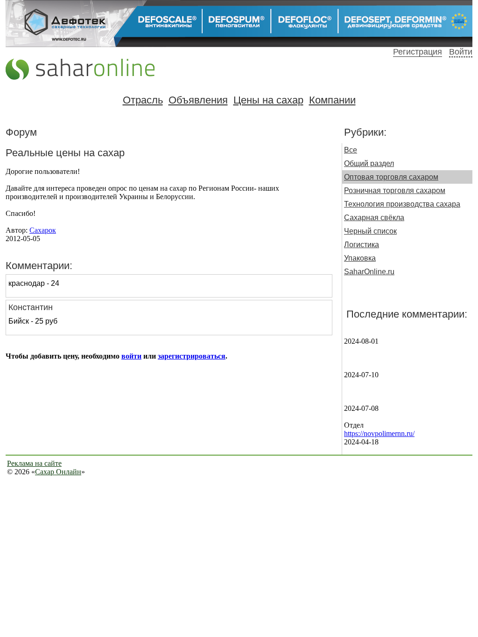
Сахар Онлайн (58, 472)
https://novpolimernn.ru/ (379, 433)
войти (131, 356)
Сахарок (42, 230)
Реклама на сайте (34, 463)
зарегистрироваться (191, 356)
